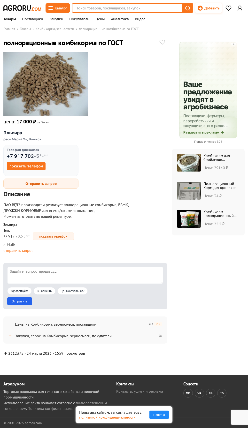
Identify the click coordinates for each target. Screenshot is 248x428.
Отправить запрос (41, 183)
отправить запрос (18, 250)
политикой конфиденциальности (107, 417)
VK (188, 393)
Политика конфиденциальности (55, 408)
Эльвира (12, 132)
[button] (187, 8)
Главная (9, 29)
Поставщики (32, 19)
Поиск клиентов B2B (208, 142)
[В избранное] (162, 42)
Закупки (56, 19)
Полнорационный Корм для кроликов (219, 185)
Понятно (159, 415)
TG (211, 393)
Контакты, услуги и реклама (139, 391)
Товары (9, 19)
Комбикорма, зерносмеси (55, 29)
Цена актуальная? (73, 291)
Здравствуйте (19, 291)
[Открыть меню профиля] (240, 8)
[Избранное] (228, 8)
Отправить (20, 301)
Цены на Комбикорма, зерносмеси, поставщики (55, 324)
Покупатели (79, 19)
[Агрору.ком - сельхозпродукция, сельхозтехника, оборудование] (22, 8)
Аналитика (120, 19)
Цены (100, 19)
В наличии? (44, 291)
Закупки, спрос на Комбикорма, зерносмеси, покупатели (63, 335)
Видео (140, 19)
